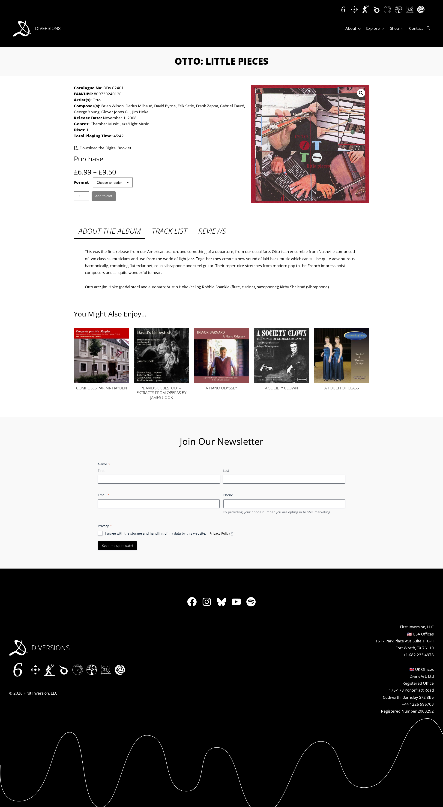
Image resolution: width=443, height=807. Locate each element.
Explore (373, 28)
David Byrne (165, 105)
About (350, 28)
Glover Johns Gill (115, 111)
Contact (416, 28)
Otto (97, 99)
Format (81, 182)
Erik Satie (186, 105)
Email (103, 495)
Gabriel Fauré (232, 105)
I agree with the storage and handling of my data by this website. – (169, 533)
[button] (361, 93)
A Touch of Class (341, 388)
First (101, 470)
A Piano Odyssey (221, 388)
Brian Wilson (112, 105)
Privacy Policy (220, 533)
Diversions (48, 28)
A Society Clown (281, 388)
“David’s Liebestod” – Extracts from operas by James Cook (161, 393)
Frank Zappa (207, 105)
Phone (228, 495)
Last (226, 470)
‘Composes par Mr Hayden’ (101, 388)
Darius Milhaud (139, 105)
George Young (86, 111)
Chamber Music (104, 123)
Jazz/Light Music (134, 123)
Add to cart (103, 196)
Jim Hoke (140, 111)
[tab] (109, 231)
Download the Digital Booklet (105, 148)
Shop (394, 28)
